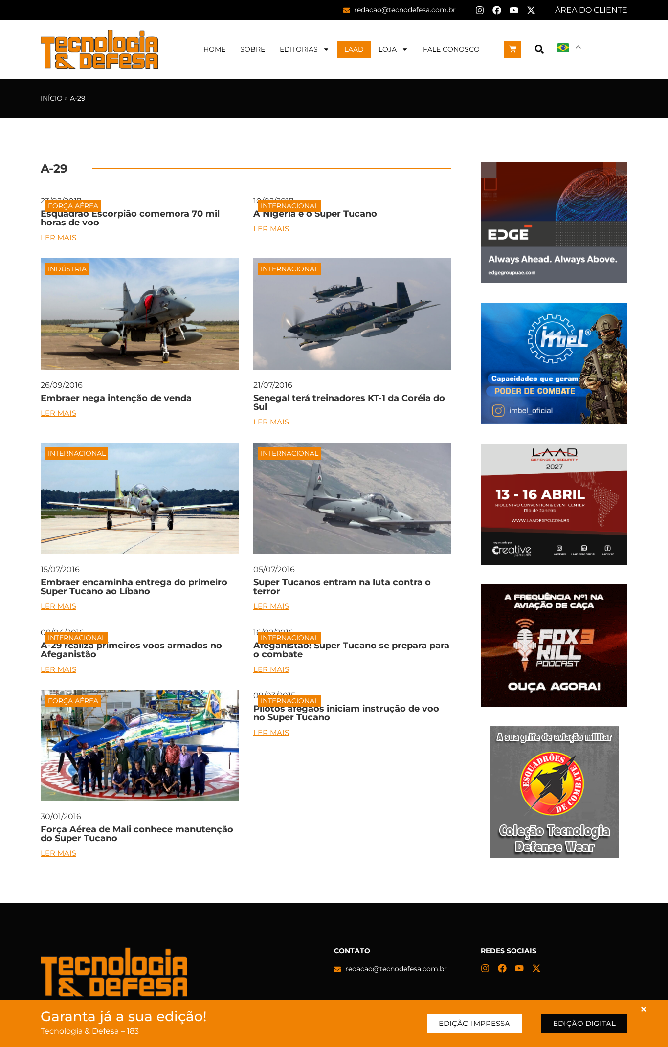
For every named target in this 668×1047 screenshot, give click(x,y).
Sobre (252, 49)
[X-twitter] (531, 10)
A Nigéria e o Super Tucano (315, 213)
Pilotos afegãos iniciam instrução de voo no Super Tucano (346, 713)
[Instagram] (479, 10)
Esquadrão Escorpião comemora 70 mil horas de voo (130, 218)
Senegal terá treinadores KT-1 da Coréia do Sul (349, 402)
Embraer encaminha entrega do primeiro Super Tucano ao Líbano (134, 587)
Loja (388, 49)
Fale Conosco (451, 49)
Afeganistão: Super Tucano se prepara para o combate (351, 650)
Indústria (67, 269)
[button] (539, 49)
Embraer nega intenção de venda (116, 398)
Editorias (299, 49)
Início (52, 98)
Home (214, 49)
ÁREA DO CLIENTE (591, 10)
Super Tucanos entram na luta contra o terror (342, 587)
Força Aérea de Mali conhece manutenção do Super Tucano (137, 834)
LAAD (354, 49)
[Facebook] (496, 10)
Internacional (289, 205)
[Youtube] (514, 10)
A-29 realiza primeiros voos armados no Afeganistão (131, 650)
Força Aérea (73, 205)
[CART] (512, 49)
